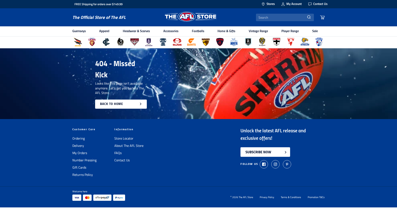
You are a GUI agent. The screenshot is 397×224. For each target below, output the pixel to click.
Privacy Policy (267, 197)
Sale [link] (315, 31)
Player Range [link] (290, 31)
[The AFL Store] (191, 17)
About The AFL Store (128, 145)
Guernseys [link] (79, 31)
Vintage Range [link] (258, 31)
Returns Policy (82, 174)
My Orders (79, 152)
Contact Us (122, 160)
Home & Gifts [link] (226, 31)
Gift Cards (79, 167)
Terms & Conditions (291, 197)
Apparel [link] (104, 31)
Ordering (78, 138)
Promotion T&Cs (316, 197)
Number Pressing (84, 160)
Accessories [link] (170, 31)
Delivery (78, 145)
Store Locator (123, 138)
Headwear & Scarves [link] (136, 31)
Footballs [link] (198, 31)
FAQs (118, 152)
